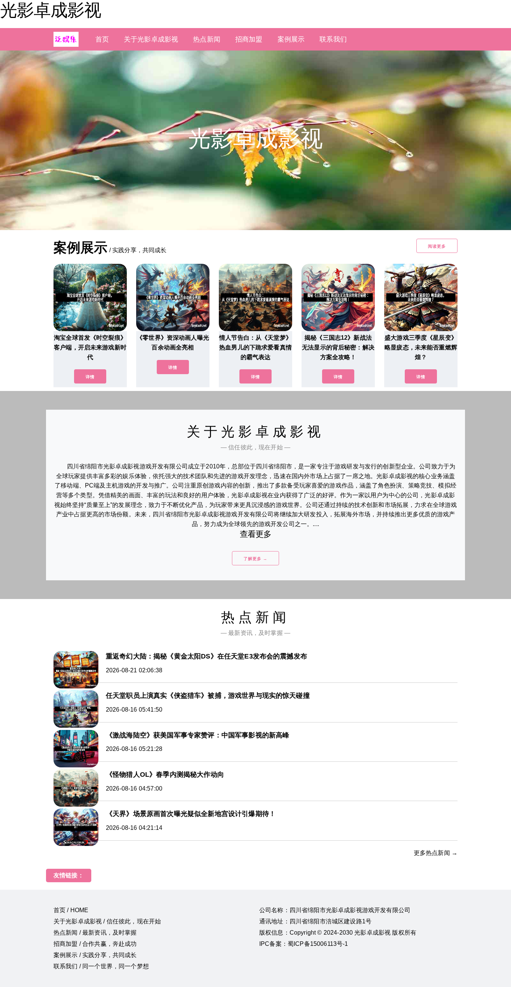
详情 (90, 377)
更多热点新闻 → (436, 853)
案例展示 (291, 39)
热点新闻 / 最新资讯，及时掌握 (95, 932)
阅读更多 (437, 246)
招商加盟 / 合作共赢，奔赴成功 (95, 944)
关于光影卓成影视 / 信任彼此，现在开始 (107, 921)
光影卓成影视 (50, 10)
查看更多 (256, 534)
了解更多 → (255, 558)
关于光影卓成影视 (151, 39)
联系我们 (333, 39)
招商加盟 (249, 39)
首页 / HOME (70, 910)
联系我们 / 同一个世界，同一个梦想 (101, 966)
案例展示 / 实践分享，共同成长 (95, 955)
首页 (102, 39)
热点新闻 (206, 39)
